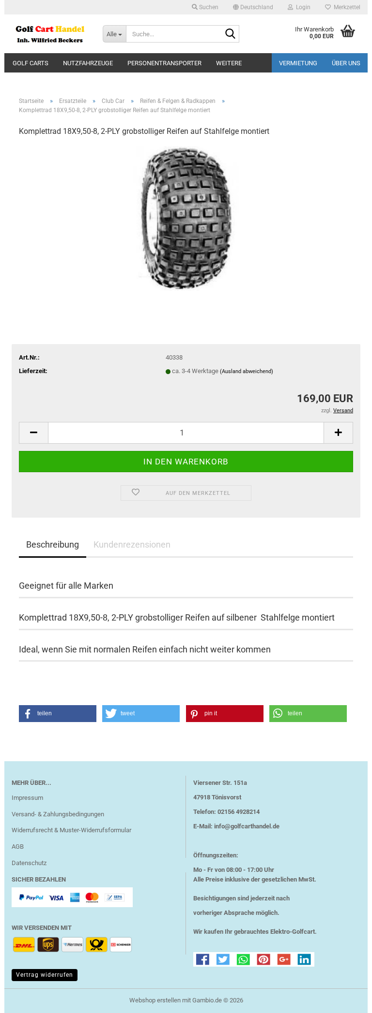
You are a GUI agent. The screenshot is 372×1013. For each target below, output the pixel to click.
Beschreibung (52, 544)
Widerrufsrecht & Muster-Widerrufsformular (71, 830)
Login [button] (301, 7)
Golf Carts (30, 63)
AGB (18, 846)
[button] (253, 7)
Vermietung (298, 63)
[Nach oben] (345, 998)
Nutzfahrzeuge (88, 63)
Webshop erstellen (155, 1000)
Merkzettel (345, 7)
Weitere (229, 63)
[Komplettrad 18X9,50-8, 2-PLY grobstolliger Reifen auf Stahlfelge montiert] (186, 217)
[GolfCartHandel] (50, 33)
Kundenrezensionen (131, 544)
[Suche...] (230, 34)
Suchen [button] (208, 7)
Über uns (346, 63)
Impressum (27, 797)
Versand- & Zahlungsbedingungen (58, 814)
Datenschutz (29, 863)
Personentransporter (164, 63)
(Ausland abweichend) (246, 371)
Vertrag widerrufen (44, 974)
